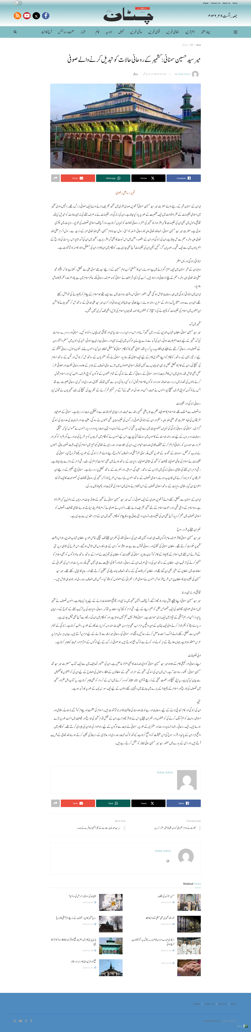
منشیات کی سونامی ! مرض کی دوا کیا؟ (82, 896)
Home (235, 3)
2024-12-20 (166, 902)
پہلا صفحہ (205, 32)
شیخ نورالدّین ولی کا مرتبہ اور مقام (83, 961)
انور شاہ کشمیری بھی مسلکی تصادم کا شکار (160, 918)
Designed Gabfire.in (212, 1020)
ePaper (205, 3)
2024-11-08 (166, 963)
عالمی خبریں (136, 32)
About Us (226, 3)
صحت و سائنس (66, 32)
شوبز (83, 32)
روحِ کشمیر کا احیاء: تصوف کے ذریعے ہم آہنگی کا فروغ (76, 918)
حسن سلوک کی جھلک (166, 896)
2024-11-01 (88, 967)
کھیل (121, 32)
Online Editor (184, 74)
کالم (97, 32)
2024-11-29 (166, 950)
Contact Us (215, 3)
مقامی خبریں (172, 32)
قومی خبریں (154, 32)
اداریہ (109, 32)
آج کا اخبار (46, 32)
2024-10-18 (160, 74)
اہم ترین (190, 32)
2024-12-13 (166, 924)
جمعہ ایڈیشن (185, 44)
